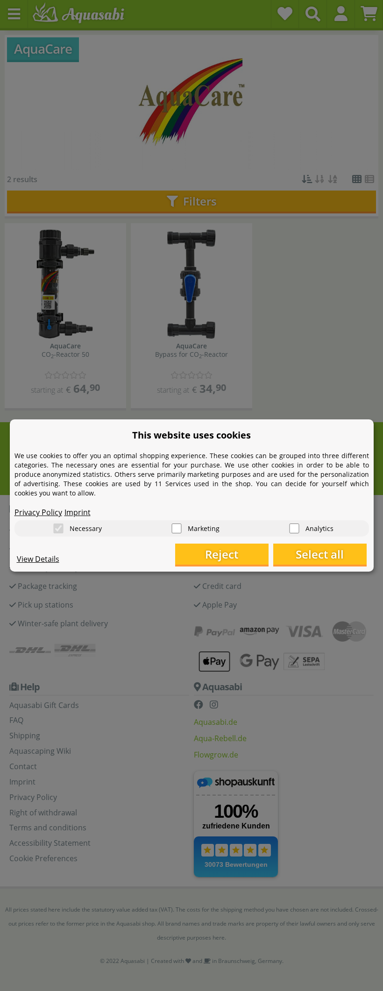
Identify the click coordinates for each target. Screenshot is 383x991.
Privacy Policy (38, 512)
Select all (320, 554)
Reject (221, 554)
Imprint (77, 512)
